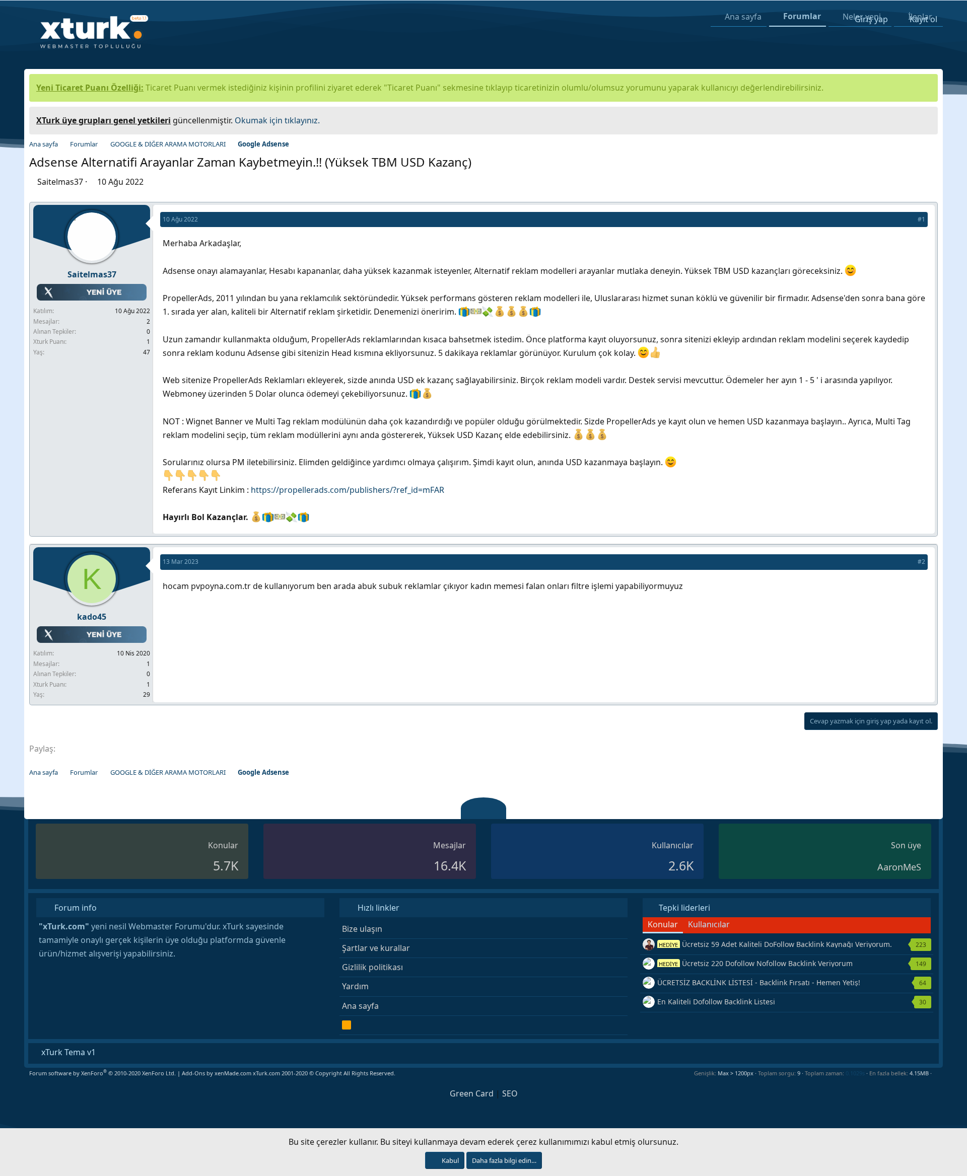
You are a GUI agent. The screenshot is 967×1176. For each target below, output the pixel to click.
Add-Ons (193, 1073)
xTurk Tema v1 (67, 1052)
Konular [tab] (663, 924)
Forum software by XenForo (102, 1073)
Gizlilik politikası (372, 967)
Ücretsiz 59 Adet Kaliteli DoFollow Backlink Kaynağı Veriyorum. (775, 944)
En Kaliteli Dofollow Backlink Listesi (716, 1001)
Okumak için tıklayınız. (277, 120)
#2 (921, 561)
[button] (935, 1073)
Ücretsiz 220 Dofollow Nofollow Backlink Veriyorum (756, 963)
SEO (510, 1093)
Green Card (472, 1093)
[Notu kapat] (927, 119)
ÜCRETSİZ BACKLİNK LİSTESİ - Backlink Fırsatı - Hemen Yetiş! (758, 982)
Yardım (355, 986)
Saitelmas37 (60, 181)
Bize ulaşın (362, 928)
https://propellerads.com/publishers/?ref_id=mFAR (347, 489)
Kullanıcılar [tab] (709, 924)
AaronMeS (899, 867)
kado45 (91, 616)
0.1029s (855, 1073)
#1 (921, 219)
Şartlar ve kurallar (376, 947)
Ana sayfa (360, 1005)
